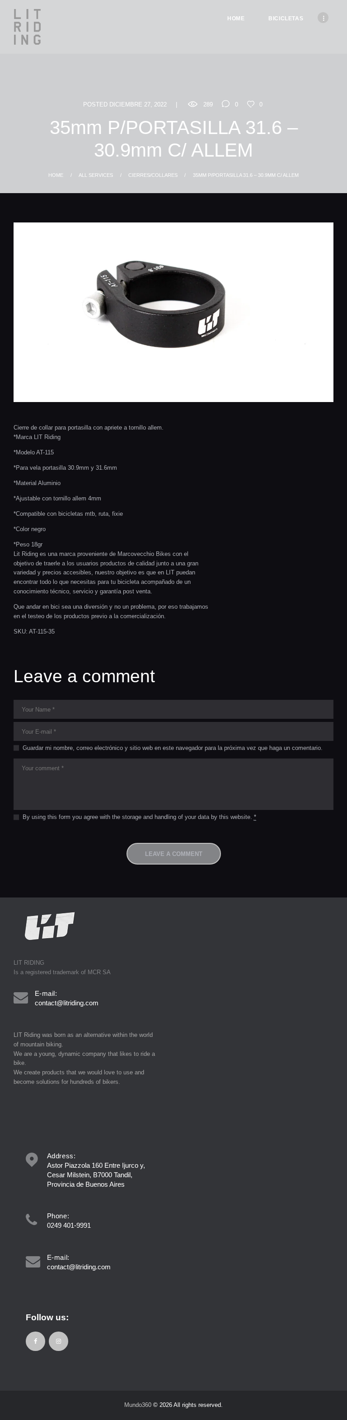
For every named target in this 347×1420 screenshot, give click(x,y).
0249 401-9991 (69, 1225)
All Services (96, 175)
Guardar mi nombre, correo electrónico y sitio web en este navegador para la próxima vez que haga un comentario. (173, 748)
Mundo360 (137, 1404)
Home (55, 175)
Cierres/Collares (153, 175)
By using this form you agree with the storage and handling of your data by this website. (139, 817)
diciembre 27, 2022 (138, 104)
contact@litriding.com (66, 1003)
